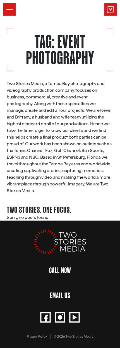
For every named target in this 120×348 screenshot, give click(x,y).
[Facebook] (45, 317)
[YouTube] (74, 317)
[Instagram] (60, 317)
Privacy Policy (37, 336)
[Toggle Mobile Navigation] (9, 9)
